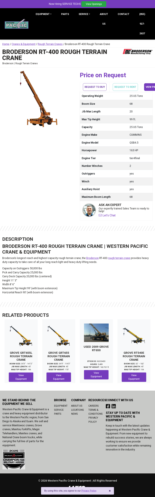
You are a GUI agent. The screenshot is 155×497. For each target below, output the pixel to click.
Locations (77, 409)
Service (59, 409)
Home (5, 44)
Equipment (61, 405)
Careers (93, 405)
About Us (104, 19)
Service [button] (83, 14)
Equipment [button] (43, 14)
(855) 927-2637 (142, 24)
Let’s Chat (109, 215)
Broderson (92, 258)
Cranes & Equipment (23, 44)
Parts (65, 14)
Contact (123, 14)
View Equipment (21, 377)
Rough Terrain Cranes (50, 44)
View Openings (94, 4)
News (74, 413)
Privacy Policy (88, 490)
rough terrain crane (119, 258)
